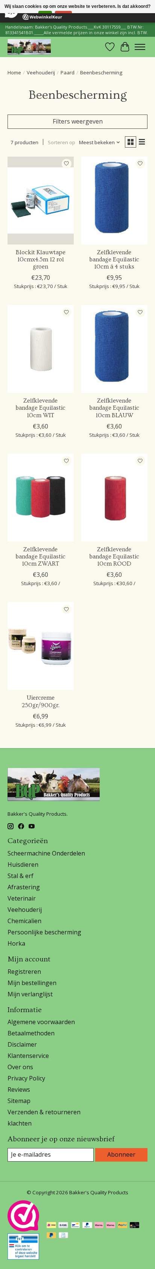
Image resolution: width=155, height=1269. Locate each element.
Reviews (19, 1089)
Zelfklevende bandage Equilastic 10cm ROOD (114, 556)
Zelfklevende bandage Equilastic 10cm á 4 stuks (114, 259)
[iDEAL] (51, 1226)
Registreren (24, 971)
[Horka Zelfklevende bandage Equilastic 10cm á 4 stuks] (114, 200)
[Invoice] (63, 1236)
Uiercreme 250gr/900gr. (40, 701)
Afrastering (24, 887)
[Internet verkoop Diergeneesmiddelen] (23, 1257)
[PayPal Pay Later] (51, 1236)
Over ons (20, 1067)
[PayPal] (87, 1226)
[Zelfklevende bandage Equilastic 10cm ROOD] (114, 498)
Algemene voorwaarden (41, 1022)
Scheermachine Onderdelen (46, 853)
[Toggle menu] (139, 46)
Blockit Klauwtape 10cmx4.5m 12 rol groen (40, 259)
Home (14, 72)
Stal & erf (20, 876)
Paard (67, 72)
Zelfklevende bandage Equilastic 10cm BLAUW (114, 407)
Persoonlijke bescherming (44, 932)
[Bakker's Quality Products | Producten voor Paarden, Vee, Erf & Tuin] (29, 46)
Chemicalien (24, 921)
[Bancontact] (75, 1226)
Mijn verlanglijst (30, 994)
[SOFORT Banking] (98, 1226)
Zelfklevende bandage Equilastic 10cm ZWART (40, 556)
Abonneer (121, 1154)
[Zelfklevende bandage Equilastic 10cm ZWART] (41, 498)
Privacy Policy (26, 1078)
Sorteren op (61, 142)
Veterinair (22, 898)
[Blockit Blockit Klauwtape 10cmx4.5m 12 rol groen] (41, 200)
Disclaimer (22, 1044)
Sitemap (19, 1101)
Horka (16, 943)
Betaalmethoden (31, 1033)
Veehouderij (41, 72)
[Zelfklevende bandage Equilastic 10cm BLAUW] (114, 349)
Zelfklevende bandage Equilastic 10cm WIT (40, 407)
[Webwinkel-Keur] (23, 1229)
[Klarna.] (110, 1226)
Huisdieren (23, 864)
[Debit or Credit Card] (135, 1226)
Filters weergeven (78, 121)
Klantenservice (28, 1056)
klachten (20, 1123)
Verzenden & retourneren (44, 1112)
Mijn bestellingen (32, 983)
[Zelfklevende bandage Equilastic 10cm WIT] (41, 349)
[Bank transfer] (63, 1226)
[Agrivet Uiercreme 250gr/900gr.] (41, 646)
